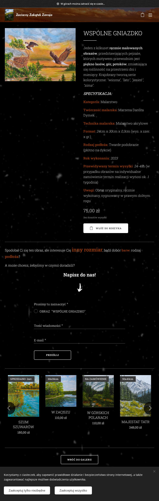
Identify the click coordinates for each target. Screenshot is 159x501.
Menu (150, 15)
